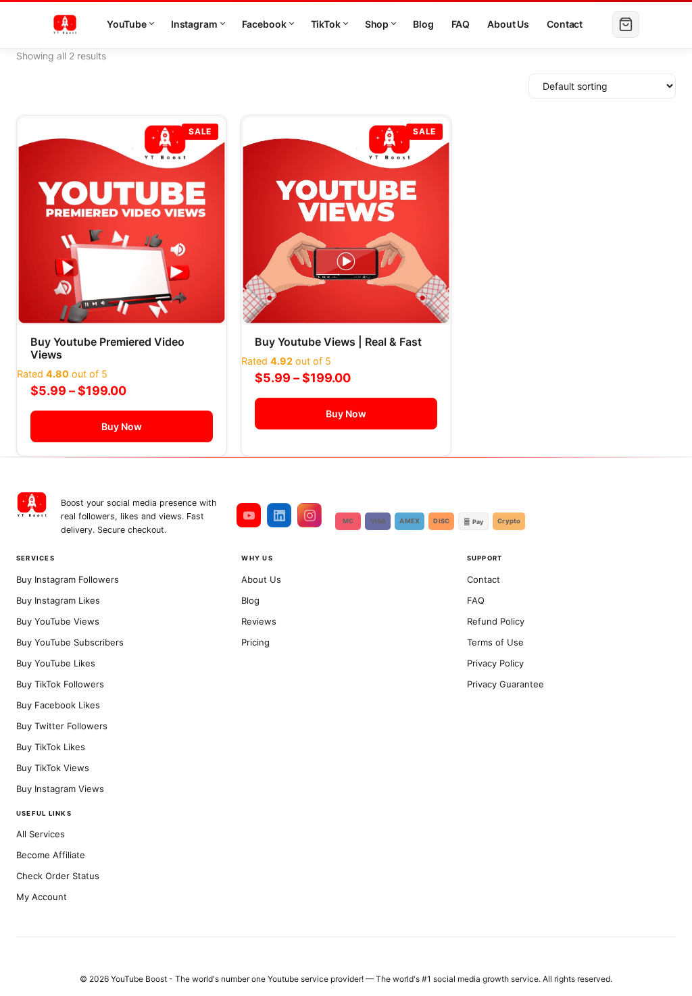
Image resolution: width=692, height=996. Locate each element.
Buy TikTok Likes (50, 746)
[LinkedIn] (279, 515)
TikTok (326, 24)
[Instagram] (309, 515)
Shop (377, 24)
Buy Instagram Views (60, 788)
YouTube (127, 24)
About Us (508, 24)
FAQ (460, 24)
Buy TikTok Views (52, 767)
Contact (565, 24)
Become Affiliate (50, 854)
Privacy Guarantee (505, 684)
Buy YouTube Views (57, 621)
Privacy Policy (495, 663)
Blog (423, 24)
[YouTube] (249, 515)
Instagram (194, 24)
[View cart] (625, 24)
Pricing (255, 642)
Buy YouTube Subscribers (70, 642)
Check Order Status (57, 875)
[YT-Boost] (65, 24)
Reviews (258, 621)
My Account (41, 896)
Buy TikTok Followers (60, 684)
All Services (40, 834)
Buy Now (121, 426)
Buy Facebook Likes (58, 705)
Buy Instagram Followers (67, 579)
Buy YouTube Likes (55, 663)
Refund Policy (495, 621)
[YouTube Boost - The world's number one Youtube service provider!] (31, 509)
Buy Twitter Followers (61, 725)
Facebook (264, 24)
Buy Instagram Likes (58, 600)
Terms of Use (495, 642)
